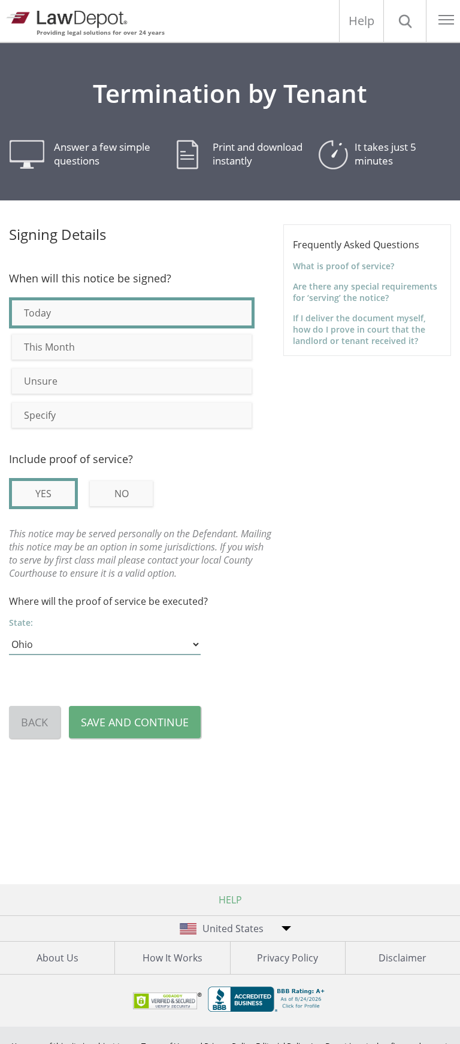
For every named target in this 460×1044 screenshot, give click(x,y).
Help (361, 21)
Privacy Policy (287, 957)
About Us (57, 957)
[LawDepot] (70, 17)
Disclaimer (402, 957)
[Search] (405, 21)
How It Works (172, 957)
